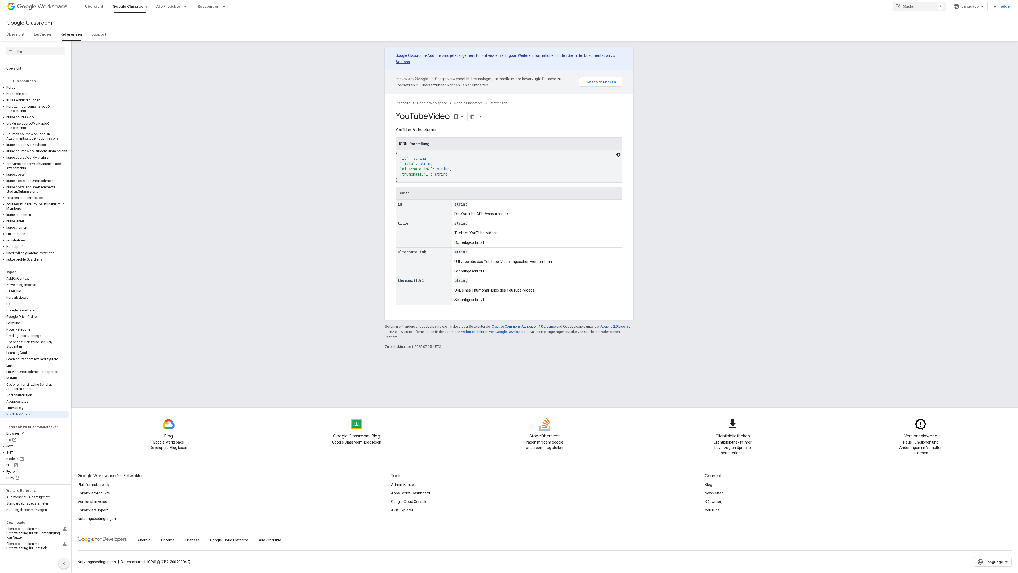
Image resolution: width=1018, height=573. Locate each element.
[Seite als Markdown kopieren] (472, 116)
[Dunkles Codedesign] (618, 154)
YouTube (712, 510)
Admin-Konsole (404, 485)
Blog (708, 485)
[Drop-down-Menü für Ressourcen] (225, 6)
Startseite (403, 103)
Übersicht (94, 6)
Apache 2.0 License (615, 326)
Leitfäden (42, 34)
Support (98, 34)
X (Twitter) (714, 502)
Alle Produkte (168, 6)
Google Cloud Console (409, 502)
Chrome (168, 540)
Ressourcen (208, 6)
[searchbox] (35, 51)
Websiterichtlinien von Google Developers (493, 332)
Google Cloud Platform (229, 540)
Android (144, 540)
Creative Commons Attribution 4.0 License (524, 326)
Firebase (192, 540)
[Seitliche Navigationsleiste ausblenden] (64, 563)
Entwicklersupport (93, 510)
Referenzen (71, 34)
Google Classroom (130, 6)
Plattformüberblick (93, 485)
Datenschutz (131, 562)
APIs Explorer (402, 510)
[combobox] (919, 6)
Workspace (53, 6)
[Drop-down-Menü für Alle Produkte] (186, 6)
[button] (34, 87)
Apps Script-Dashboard (410, 493)
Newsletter (714, 493)
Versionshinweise (92, 502)
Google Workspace (432, 103)
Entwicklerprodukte (94, 493)
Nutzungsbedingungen (97, 518)
